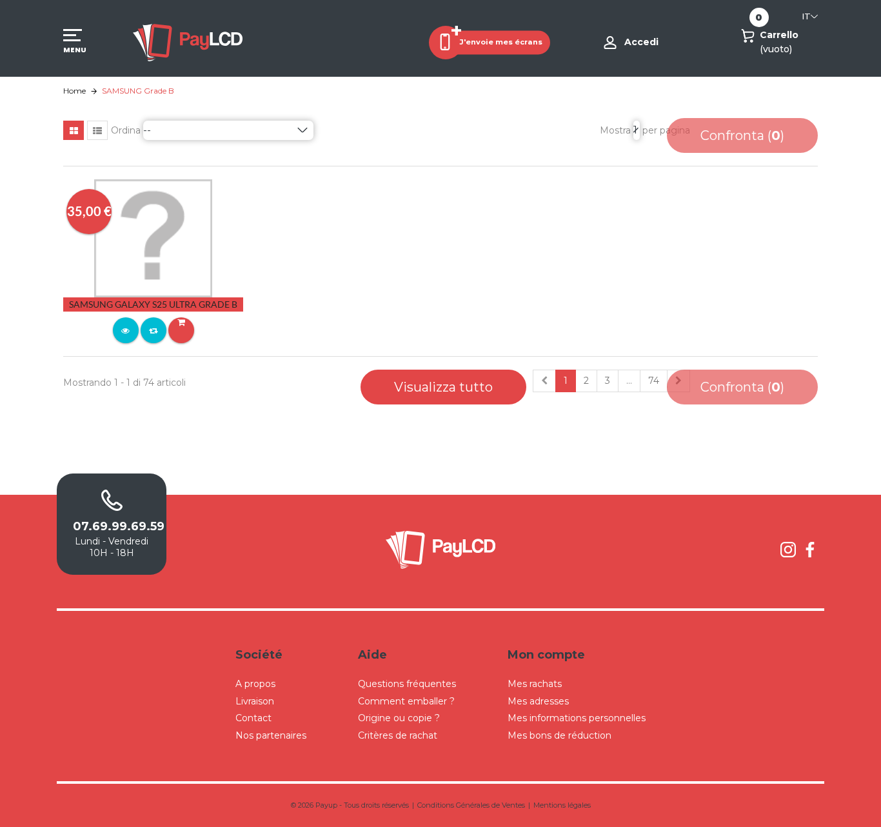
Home (74, 90)
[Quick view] (126, 330)
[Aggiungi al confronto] (153, 330)
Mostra (615, 130)
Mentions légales (562, 805)
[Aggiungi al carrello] (181, 330)
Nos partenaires (270, 735)
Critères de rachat (397, 735)
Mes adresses (538, 701)
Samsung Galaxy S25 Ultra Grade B (153, 304)
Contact (253, 718)
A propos (255, 684)
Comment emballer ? (406, 701)
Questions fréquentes (407, 684)
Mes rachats (535, 684)
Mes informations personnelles (577, 718)
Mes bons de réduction (559, 735)
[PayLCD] (188, 42)
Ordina (126, 130)
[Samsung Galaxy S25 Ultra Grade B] (153, 237)
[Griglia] (73, 130)
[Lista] (97, 130)
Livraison (254, 701)
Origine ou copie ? (399, 718)
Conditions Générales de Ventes (471, 805)
